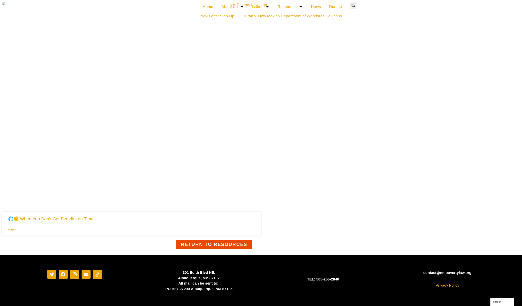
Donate (335, 6)
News (316, 6)
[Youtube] (86, 274)
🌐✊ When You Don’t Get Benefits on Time (51, 218)
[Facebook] (63, 274)
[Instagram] (74, 274)
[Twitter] (51, 274)
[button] (353, 5)
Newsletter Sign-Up (217, 16)
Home (208, 6)
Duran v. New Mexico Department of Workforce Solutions (292, 16)
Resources (287, 6)
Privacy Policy (447, 285)
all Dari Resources (212, 199)
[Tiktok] (97, 274)
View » (12, 229)
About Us (229, 6)
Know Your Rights (303, 199)
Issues (257, 6)
